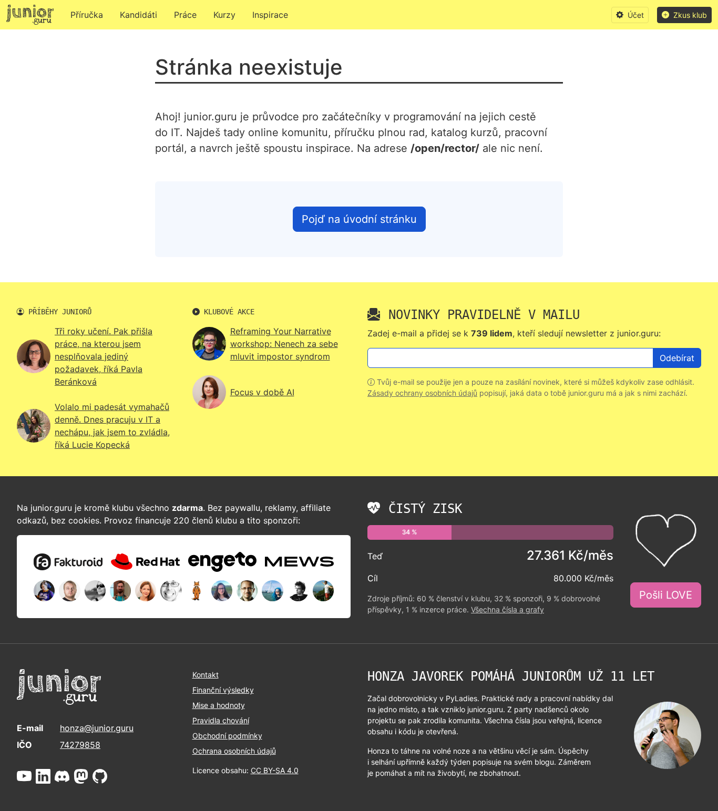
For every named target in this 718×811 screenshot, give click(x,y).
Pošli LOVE (665, 595)
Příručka (86, 14)
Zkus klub (689, 15)
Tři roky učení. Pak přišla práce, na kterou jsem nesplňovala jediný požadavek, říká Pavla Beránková (103, 356)
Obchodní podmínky (227, 735)
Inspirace (270, 14)
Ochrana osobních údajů (234, 750)
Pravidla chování (220, 720)
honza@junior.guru (97, 728)
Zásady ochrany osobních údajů (422, 392)
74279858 (80, 745)
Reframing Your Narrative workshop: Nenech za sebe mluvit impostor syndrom (284, 344)
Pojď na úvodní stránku (359, 219)
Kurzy (224, 14)
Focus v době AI (262, 392)
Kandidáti (138, 14)
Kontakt (205, 674)
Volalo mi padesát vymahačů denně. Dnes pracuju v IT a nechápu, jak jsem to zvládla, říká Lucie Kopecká (112, 426)
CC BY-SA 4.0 (275, 770)
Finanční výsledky (223, 689)
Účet (634, 15)
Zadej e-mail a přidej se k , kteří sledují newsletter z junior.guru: (514, 333)
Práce (185, 14)
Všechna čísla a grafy (507, 609)
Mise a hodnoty (218, 705)
